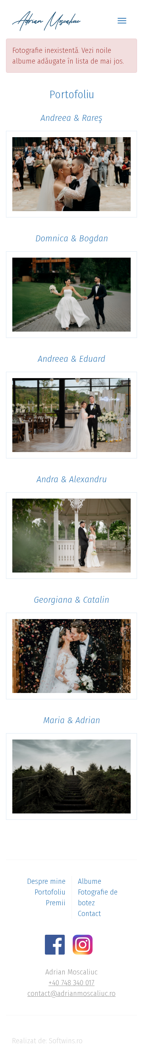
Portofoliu (50, 892)
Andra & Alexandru (72, 479)
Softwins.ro (66, 1040)
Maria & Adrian (71, 720)
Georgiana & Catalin (71, 599)
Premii (56, 902)
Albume (89, 881)
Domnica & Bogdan (71, 238)
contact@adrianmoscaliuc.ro (71, 993)
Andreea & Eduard (71, 358)
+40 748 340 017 (71, 982)
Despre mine (46, 881)
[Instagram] (86, 944)
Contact (89, 913)
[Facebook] (58, 944)
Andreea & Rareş (71, 117)
